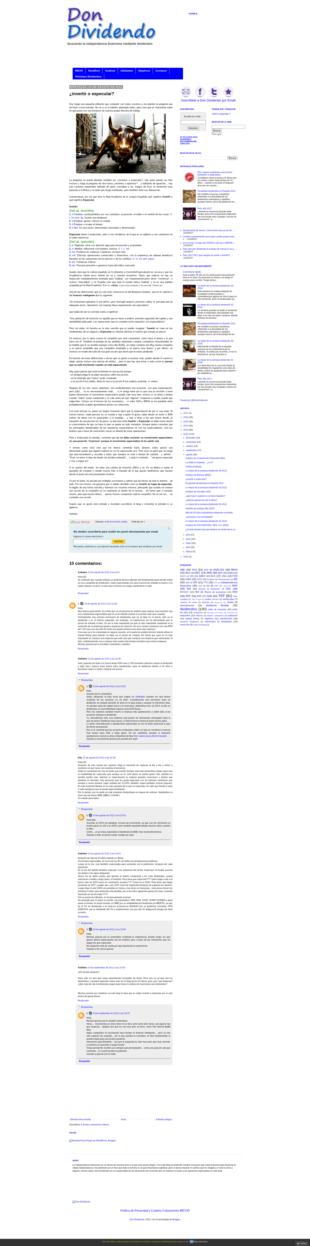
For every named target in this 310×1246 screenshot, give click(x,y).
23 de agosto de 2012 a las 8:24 (103, 572)
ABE (182, 569)
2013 (186, 430)
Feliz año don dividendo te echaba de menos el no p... (209, 249)
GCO (199, 579)
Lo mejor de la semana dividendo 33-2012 (206, 487)
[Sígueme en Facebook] (200, 96)
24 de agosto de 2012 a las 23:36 (109, 929)
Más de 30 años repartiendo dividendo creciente (209, 512)
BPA (220, 573)
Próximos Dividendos (88, 76)
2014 (186, 425)
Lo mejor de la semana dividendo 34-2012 (206, 470)
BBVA (234, 569)
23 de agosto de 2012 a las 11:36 (100, 603)
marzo (189, 551)
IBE (236, 579)
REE (235, 591)
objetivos (209, 618)
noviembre (191, 442)
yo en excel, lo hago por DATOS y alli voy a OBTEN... (208, 243)
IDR (195, 582)
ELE (213, 576)
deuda (230, 602)
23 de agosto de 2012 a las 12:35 (104, 659)
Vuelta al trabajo (193, 466)
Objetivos (144, 70)
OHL (228, 588)
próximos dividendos (189, 622)
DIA (192, 576)
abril (188, 547)
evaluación (198, 612)
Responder (83, 593)
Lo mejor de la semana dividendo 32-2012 (206, 504)
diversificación (187, 605)
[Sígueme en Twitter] (214, 96)
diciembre (191, 437)
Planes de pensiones (215, 592)
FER (235, 576)
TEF (221, 596)
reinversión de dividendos (218, 621)
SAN (209, 596)
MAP (235, 585)
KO (208, 586)
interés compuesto (215, 615)
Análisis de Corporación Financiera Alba (205, 458)
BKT (198, 572)
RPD (199, 596)
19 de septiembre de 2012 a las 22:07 (111, 1013)
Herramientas (224, 579)
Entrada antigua (164, 1119)
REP (188, 596)
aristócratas (228, 599)
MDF (189, 589)
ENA (224, 576)
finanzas (210, 613)
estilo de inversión (112, 522)
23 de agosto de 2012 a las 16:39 (99, 757)
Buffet (230, 573)
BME (209, 572)
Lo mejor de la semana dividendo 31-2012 (206, 521)
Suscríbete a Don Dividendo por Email (208, 100)
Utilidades (127, 70)
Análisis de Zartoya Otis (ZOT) (200, 508)
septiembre (191, 450)
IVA (215, 583)
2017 (186, 413)
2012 (186, 434)
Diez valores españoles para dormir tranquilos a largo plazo (215, 173)
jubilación (233, 615)
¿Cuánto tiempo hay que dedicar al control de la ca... (211, 529)
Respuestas (87, 680)
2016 (186, 417)
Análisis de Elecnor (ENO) (198, 475)
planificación (226, 618)
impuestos (185, 615)
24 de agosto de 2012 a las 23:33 (109, 815)
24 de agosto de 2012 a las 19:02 (104, 853)
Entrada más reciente (80, 1119)
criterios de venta (188, 602)
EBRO (202, 576)
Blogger (176, 1219)
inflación (199, 615)
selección (184, 624)
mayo (189, 543)
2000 (186, 557)
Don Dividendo (137, 1219)
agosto (189, 454)
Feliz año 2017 (205, 208)
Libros (225, 586)
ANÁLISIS (218, 569)
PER (197, 592)
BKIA (187, 573)
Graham (210, 579)
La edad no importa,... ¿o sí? (199, 462)
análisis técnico (212, 599)
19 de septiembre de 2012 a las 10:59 (106, 967)
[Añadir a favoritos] (228, 96)
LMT (216, 586)
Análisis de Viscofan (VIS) (198, 491)
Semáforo (94, 70)
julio (188, 534)
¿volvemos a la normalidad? (199, 517)
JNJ (200, 586)
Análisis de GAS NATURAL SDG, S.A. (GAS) (207, 525)
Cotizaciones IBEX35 (176, 1210)
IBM (187, 583)
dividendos (188, 609)
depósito (205, 602)
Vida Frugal (196, 599)
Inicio (123, 1119)
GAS (188, 579)
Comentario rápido (192, 272)
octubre (190, 446)
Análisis (110, 70)
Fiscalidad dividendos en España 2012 (217, 191)
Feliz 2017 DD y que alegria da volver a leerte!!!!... (207, 255)
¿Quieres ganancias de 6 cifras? (201, 500)
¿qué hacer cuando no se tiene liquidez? (205, 496)
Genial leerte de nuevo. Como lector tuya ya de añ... (208, 230)
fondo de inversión (226, 613)
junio (188, 539)
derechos (218, 602)
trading (124, 522)
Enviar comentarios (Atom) (96, 1124)
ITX (206, 582)
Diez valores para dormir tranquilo (150, 736)
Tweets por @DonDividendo (194, 400)
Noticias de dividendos (209, 589)
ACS (194, 569)
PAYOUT (184, 592)
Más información (201, 1242)
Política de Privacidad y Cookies (141, 1210)
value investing (199, 625)
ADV (206, 570)
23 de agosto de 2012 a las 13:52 (109, 686)
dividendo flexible (217, 605)
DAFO (183, 576)
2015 (186, 421)
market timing (192, 618)
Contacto (161, 70)
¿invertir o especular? (196, 479)
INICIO (79, 70)
